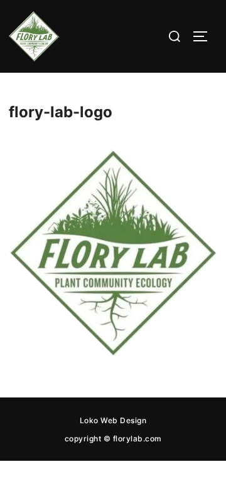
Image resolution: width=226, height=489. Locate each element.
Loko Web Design (113, 420)
